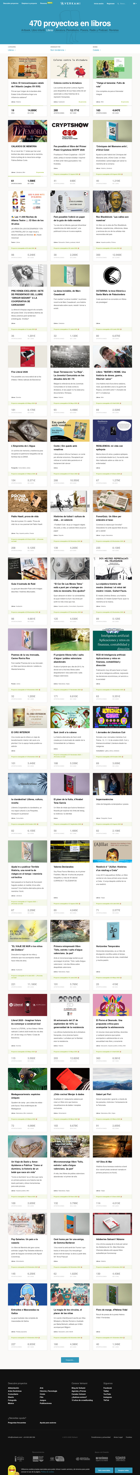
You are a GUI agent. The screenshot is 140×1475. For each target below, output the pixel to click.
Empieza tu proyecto (29, 3)
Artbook (25, 30)
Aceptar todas (123, 1470)
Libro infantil (38, 30)
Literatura (59, 30)
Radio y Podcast (98, 30)
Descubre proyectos (10, 3)
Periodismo (72, 30)
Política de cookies (47, 1472)
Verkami (70, 3)
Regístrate (111, 3)
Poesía (84, 30)
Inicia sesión (99, 3)
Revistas (114, 30)
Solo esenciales (104, 1470)
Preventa (43, 3)
